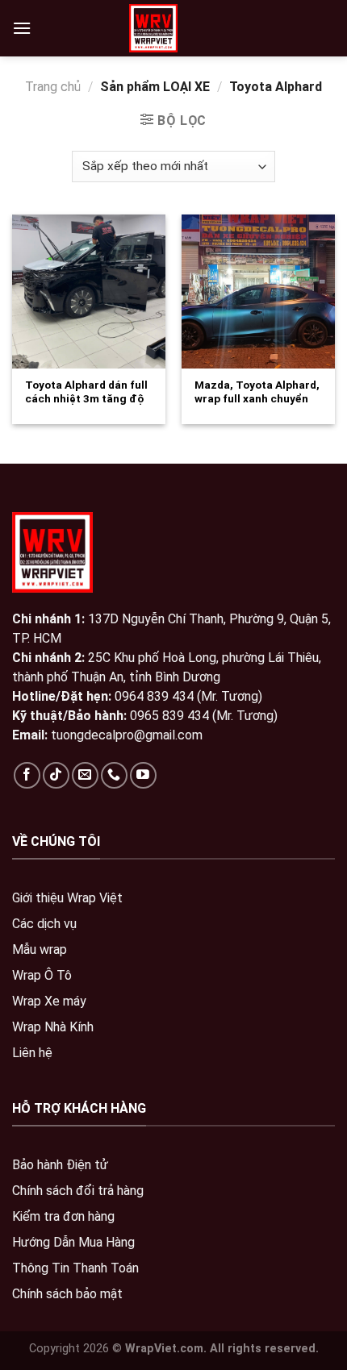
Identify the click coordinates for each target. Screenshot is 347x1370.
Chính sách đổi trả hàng (78, 1190)
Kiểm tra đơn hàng (63, 1216)
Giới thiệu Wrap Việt (67, 898)
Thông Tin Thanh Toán (75, 1268)
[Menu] (21, 28)
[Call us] (114, 775)
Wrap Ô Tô (42, 975)
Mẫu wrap (39, 949)
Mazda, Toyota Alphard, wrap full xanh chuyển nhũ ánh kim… (257, 398)
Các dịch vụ (44, 923)
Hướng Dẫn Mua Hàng (73, 1242)
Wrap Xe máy (49, 1001)
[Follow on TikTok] (56, 775)
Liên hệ (32, 1052)
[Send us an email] (85, 775)
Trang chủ (53, 86)
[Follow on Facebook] (27, 775)
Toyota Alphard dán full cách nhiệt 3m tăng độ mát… (86, 398)
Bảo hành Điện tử (60, 1164)
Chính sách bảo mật (67, 1293)
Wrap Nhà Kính (53, 1027)
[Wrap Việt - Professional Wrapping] (153, 28)
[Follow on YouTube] (143, 775)
